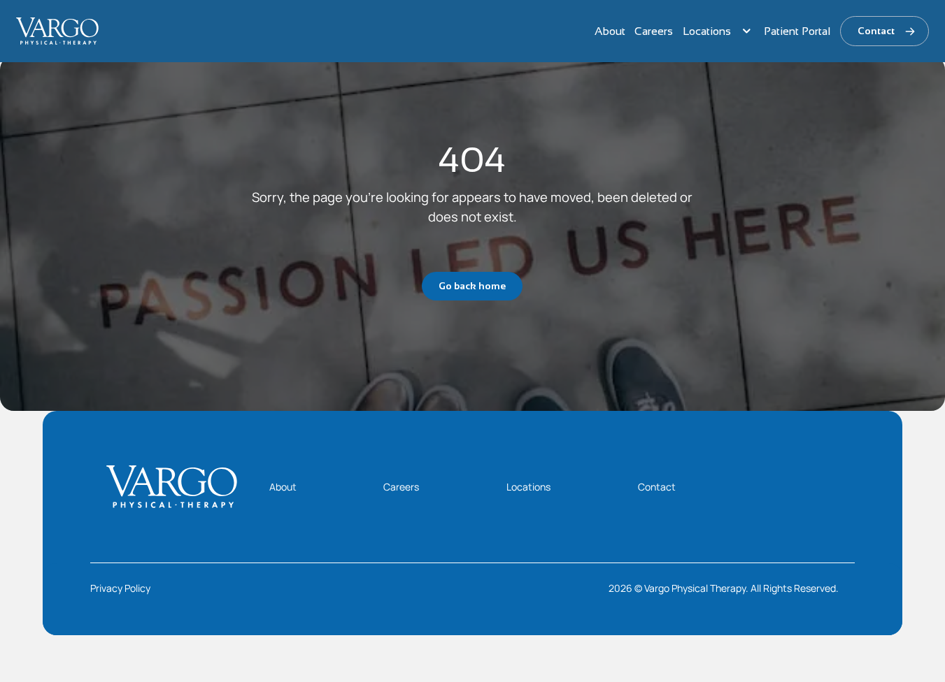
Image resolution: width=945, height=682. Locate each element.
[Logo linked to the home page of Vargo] (57, 31)
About (610, 31)
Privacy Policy (120, 588)
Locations (707, 31)
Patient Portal (797, 31)
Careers (653, 31)
